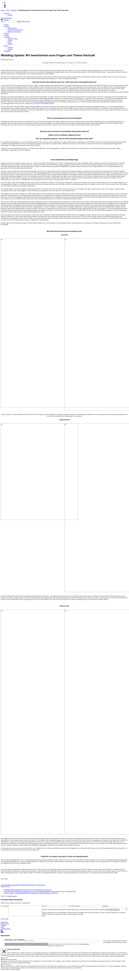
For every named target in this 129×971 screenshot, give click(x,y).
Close (28, 21)
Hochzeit (4, 885)
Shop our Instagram (14, 31)
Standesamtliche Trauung (32, 885)
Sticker (10, 49)
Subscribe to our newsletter (15, 940)
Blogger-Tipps (12, 39)
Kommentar (5, 906)
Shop (6, 46)
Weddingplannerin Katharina (44, 102)
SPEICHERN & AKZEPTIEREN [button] (10, 969)
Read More (85, 944)
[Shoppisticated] (6, 18)
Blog (7, 10)
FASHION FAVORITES (15, 30)
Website (105, 906)
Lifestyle (7, 37)
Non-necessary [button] (6, 964)
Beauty (6, 33)
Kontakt (3, 925)
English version (12, 896)
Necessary (5, 959)
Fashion (6, 26)
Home (3, 10)
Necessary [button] (4, 958)
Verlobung (10, 885)
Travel (6, 35)
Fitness (10, 40)
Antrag (43, 885)
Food (9, 42)
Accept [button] (79, 944)
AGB (2, 927)
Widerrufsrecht (5, 929)
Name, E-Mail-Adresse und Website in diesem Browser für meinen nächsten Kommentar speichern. (74, 909)
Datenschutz (5, 924)
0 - (5, 20)
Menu (24, 21)
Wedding (14, 10)
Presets (10, 47)
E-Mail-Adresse (74, 906)
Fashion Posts (12, 28)
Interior (10, 44)
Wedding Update (18, 885)
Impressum (4, 922)
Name (44, 906)
